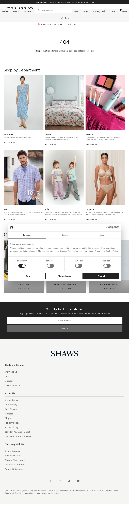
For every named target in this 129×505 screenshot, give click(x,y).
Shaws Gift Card (13, 455)
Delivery (9, 380)
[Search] (70, 10)
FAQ (7, 376)
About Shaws (12, 400)
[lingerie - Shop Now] (105, 177)
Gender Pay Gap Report (17, 431)
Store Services (12, 450)
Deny (27, 276)
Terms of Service (14, 469)
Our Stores (11, 409)
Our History (11, 404)
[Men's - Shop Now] (23, 177)
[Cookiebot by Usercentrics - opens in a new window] (108, 228)
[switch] (50, 266)
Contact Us (11, 371)
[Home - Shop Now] (64, 102)
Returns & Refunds (14, 464)
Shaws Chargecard (15, 460)
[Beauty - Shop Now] (105, 102)
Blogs (8, 418)
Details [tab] (64, 235)
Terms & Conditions (51, 493)
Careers (9, 413)
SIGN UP (65, 328)
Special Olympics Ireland (18, 436)
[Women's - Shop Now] (23, 102)
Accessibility (11, 427)
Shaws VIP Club (13, 385)
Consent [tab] (26, 235)
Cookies (40, 493)
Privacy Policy (12, 422)
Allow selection (64, 276)
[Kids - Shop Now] (64, 177)
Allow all (101, 276)
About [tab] (102, 235)
